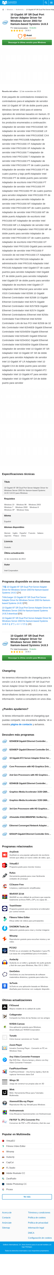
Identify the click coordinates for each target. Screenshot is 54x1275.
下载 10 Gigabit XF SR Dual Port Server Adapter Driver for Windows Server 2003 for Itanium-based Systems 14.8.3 (25, 590)
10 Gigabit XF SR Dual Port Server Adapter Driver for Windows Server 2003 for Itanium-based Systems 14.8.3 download (26, 611)
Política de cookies (37, 1217)
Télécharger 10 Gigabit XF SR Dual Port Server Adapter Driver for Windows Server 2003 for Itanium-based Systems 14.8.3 (26, 600)
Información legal (36, 1228)
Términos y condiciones (39, 1212)
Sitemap (6, 1228)
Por (19, 28)
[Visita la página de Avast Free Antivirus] (27, 36)
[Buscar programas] (46, 2)
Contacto (6, 1217)
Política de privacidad (38, 1223)
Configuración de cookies (40, 1238)
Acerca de (7, 1212)
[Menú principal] (51, 2)
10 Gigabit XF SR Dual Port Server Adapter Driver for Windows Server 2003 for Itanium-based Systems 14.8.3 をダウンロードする (26, 621)
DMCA (31, 1233)
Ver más (27, 1197)
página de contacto (21, 724)
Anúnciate (7, 1223)
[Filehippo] (9, 2)
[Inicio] (3, 9)
